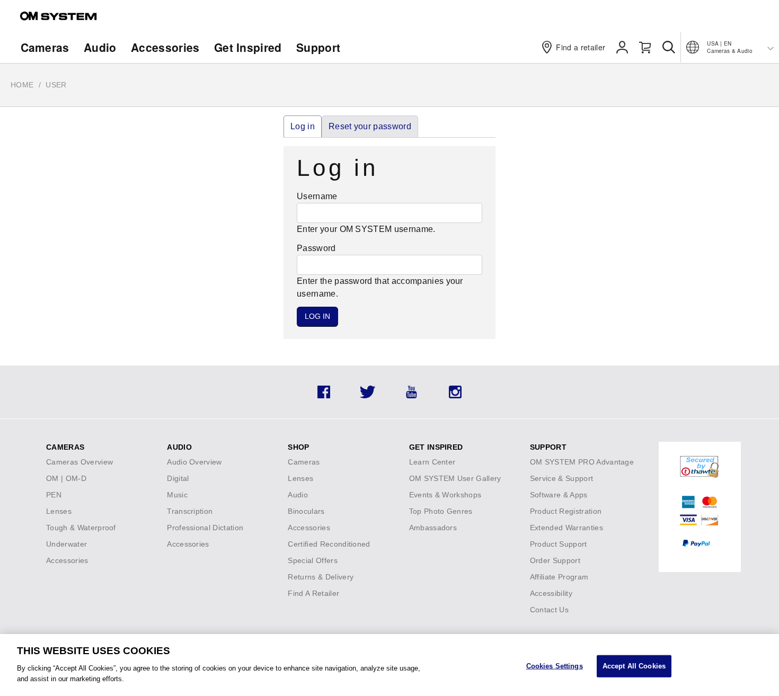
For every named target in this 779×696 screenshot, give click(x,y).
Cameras (45, 47)
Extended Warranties (566, 527)
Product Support (558, 544)
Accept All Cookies (634, 666)
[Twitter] (367, 395)
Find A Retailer (313, 593)
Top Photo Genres (441, 511)
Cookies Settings (554, 666)
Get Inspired (248, 47)
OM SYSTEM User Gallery (455, 478)
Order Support (555, 560)
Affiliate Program (559, 577)
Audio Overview (194, 462)
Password (316, 248)
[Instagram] (455, 395)
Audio (100, 47)
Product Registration (565, 511)
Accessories (165, 47)
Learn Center (432, 462)
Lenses (59, 511)
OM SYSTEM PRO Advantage (582, 462)
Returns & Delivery (320, 577)
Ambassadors (433, 527)
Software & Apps (559, 494)
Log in (306, 129)
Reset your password (370, 126)
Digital (178, 478)
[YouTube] (411, 395)
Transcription (190, 511)
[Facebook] (324, 395)
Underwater (66, 544)
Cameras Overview (79, 462)
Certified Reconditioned (329, 544)
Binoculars (306, 511)
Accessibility (551, 593)
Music (177, 494)
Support (318, 47)
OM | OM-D (66, 478)
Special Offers (312, 560)
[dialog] (389, 665)
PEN (53, 494)
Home (22, 85)
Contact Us (549, 609)
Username (317, 196)
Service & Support (561, 478)
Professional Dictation (205, 527)
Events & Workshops (445, 494)
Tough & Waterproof (81, 527)
